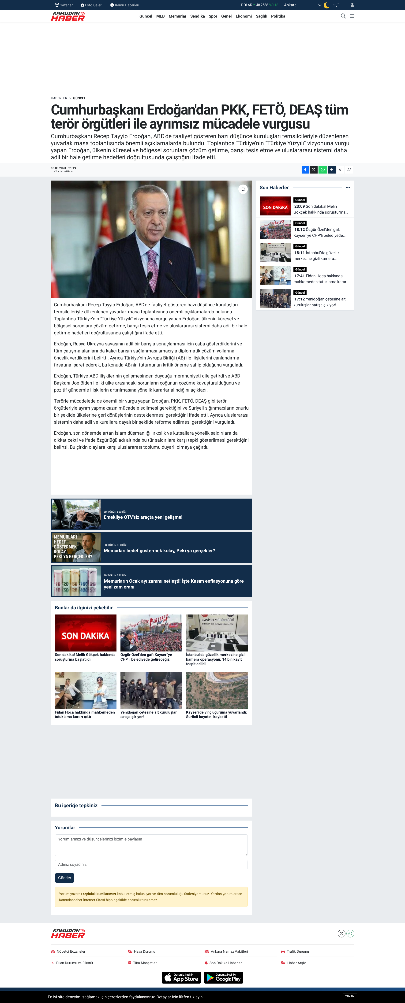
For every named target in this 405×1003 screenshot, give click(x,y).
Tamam (350, 996)
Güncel (145, 16)
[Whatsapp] (350, 933)
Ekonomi (244, 16)
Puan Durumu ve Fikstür (74, 963)
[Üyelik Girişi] (350, 5)
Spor (213, 16)
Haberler (59, 98)
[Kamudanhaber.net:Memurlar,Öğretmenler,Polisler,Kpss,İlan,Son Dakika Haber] (68, 16)
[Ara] (343, 16)
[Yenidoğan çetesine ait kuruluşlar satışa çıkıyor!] (151, 690)
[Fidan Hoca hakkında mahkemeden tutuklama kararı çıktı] (85, 690)
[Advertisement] (202, 59)
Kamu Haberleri (127, 5)
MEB (160, 16)
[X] (341, 933)
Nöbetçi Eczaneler (71, 951)
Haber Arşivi (297, 963)
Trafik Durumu (298, 951)
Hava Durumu (144, 951)
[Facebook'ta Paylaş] (305, 170)
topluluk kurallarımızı (100, 894)
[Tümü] (348, 187)
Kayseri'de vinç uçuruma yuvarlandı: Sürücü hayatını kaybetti (216, 714)
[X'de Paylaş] (314, 170)
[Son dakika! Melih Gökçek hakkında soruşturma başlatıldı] (85, 632)
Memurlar (177, 16)
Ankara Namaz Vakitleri (229, 951)
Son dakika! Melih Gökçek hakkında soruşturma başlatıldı (85, 656)
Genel (226, 16)
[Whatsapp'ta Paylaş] (323, 170)
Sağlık (261, 16)
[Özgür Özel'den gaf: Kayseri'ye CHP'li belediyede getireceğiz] (151, 632)
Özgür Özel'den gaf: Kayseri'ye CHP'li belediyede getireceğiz (146, 656)
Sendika (197, 16)
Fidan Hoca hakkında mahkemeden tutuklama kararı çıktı (85, 714)
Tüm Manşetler (145, 963)
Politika (278, 16)
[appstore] (182, 977)
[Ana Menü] (352, 16)
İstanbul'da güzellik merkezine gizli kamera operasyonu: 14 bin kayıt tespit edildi (215, 659)
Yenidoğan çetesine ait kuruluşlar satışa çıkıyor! (319, 302)
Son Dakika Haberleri (226, 963)
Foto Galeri (93, 5)
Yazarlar (66, 5)
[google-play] (223, 977)
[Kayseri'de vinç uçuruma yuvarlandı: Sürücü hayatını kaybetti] (217, 690)
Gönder (64, 877)
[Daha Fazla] (332, 170)
